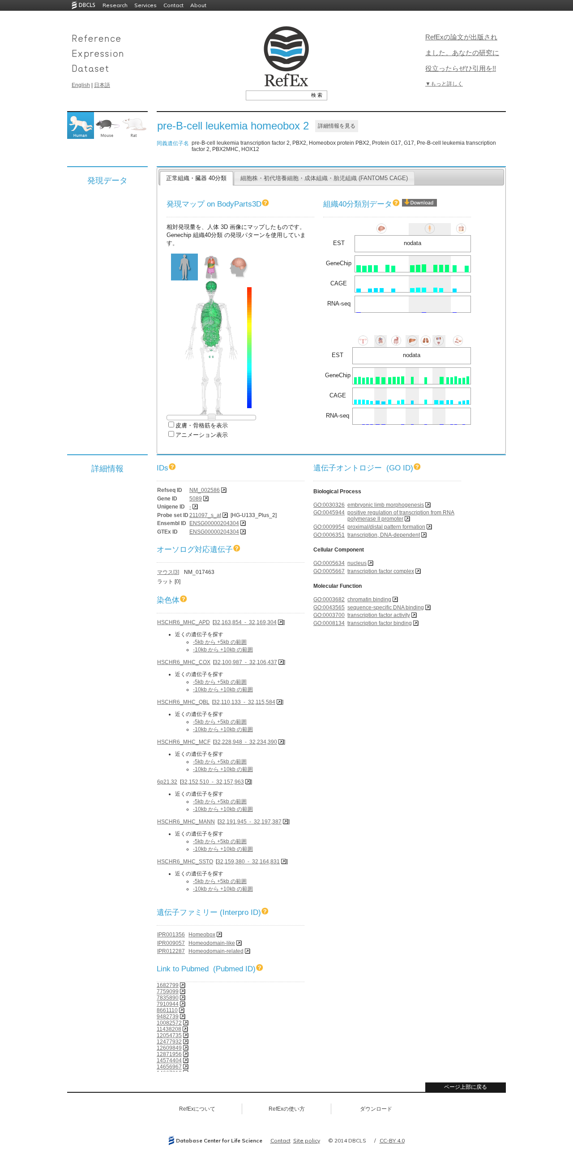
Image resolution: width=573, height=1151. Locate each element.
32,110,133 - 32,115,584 (244, 702)
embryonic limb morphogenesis (385, 505)
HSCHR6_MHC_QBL (183, 702)
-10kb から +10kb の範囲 (223, 650)
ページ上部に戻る (465, 1087)
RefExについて (197, 1109)
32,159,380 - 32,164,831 (248, 861)
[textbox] (276, 95)
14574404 (169, 1060)
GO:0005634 (329, 563)
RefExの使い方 (287, 1109)
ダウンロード (376, 1109)
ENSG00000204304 (214, 523)
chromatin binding (369, 599)
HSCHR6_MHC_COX (183, 662)
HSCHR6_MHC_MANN (186, 822)
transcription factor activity (378, 615)
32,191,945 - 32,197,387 (250, 822)
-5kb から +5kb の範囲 (220, 642)
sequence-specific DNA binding (385, 607)
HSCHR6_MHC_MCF (183, 742)
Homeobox (201, 934)
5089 (195, 499)
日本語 (102, 85)
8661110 (167, 1010)
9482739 (168, 1016)
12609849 (169, 1048)
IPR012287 (171, 951)
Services (145, 5)
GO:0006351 (329, 535)
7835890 (168, 998)
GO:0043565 (329, 607)
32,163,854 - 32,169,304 (245, 622)
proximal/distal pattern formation (386, 527)
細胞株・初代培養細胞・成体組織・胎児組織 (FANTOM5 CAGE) (324, 178)
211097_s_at (205, 515)
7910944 (168, 1004)
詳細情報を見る (336, 126)
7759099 (168, 991)
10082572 (169, 1023)
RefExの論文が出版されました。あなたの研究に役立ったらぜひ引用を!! (462, 52)
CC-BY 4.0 (392, 1140)
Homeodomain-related (216, 951)
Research (115, 5)
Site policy (306, 1140)
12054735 (169, 1035)
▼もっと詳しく (444, 84)
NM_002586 (204, 490)
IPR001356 (171, 934)
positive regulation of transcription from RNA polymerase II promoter (400, 515)
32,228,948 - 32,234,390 (245, 742)
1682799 (168, 985)
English (81, 85)
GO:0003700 (329, 615)
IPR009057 (171, 943)
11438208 (169, 1029)
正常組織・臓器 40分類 (196, 178)
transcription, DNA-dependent (383, 535)
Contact (173, 5)
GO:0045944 (329, 512)
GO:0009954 (329, 527)
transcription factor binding (379, 623)
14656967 (169, 1067)
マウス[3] (168, 572)
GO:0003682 (329, 599)
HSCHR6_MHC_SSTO (185, 861)
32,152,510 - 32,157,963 (212, 782)
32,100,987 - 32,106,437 (245, 662)
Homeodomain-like (211, 943)
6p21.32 (167, 782)
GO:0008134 (329, 623)
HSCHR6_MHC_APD (183, 622)
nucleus (357, 563)
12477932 (169, 1042)
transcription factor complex (380, 571)
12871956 (169, 1054)
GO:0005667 (329, 571)
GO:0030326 (329, 505)
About (198, 5)
